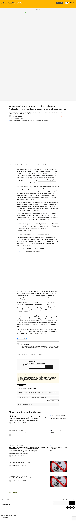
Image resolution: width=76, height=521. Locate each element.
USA (2, 7)
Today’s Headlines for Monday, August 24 (20, 462)
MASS (8, 7)
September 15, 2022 (43, 234)
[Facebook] (67, 507)
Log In (58, 2)
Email (31, 366)
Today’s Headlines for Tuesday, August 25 (20, 432)
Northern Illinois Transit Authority (16, 445)
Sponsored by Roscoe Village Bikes (16, 430)
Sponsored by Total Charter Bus (15, 461)
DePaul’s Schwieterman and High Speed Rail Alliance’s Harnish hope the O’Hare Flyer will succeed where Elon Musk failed (28, 417)
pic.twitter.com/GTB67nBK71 (26, 230)
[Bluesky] (73, 507)
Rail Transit (39, 354)
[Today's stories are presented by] (38, 56)
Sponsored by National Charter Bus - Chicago (18, 476)
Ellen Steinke (14, 455)
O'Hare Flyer (11, 415)
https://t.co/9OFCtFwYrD (40, 227)
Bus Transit (11, 104)
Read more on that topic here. (38, 333)
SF (16, 7)
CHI (14, 7)
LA (11, 7)
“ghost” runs (46, 219)
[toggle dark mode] (67, 3)
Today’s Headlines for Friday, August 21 (20, 478)
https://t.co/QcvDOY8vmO (26, 228)
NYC (5, 7)
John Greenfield (17, 116)
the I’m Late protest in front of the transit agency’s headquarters (38, 177)
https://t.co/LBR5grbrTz (39, 228)
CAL (19, 7)
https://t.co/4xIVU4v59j (28, 227)
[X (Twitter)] (70, 507)
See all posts (12, 492)
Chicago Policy (32, 354)
